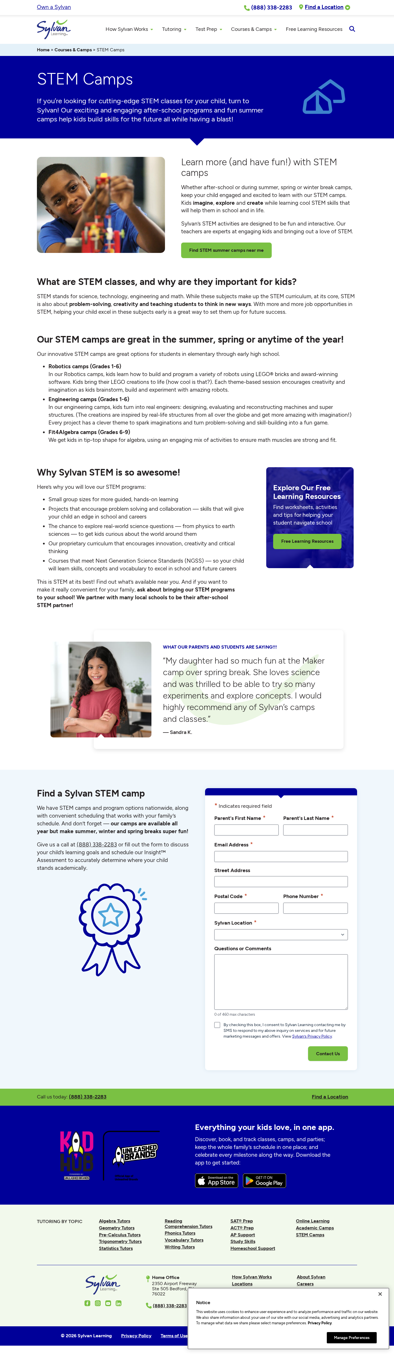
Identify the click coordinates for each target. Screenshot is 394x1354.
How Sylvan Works (252, 1277)
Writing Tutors (180, 1247)
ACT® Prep (242, 1228)
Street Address (232, 870)
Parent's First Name (240, 817)
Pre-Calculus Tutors (119, 1234)
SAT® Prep (241, 1221)
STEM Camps (310, 1234)
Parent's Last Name (308, 817)
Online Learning (313, 1221)
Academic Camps (315, 1228)
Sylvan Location (235, 922)
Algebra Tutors (114, 1221)
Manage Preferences (351, 1337)
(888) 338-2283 (87, 1097)
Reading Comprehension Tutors (188, 1223)
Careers (305, 1284)
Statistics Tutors (116, 1248)
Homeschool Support (252, 1248)
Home (43, 49)
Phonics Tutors (180, 1233)
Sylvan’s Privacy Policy (312, 1036)
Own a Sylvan (54, 7)
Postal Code (230, 895)
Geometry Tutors (116, 1228)
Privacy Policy (320, 1323)
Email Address (233, 844)
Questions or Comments (242, 948)
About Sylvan (311, 1277)
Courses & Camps (73, 49)
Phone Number (303, 895)
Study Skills (242, 1241)
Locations (242, 1284)
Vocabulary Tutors (184, 1240)
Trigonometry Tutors (120, 1241)
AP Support (242, 1234)
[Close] (380, 1294)
